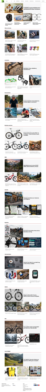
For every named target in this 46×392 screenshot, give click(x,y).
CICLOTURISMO (7, 351)
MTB (14, 1)
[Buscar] (11, 1)
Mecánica (6, 222)
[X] (35, 385)
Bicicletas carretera (8, 125)
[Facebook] (34, 385)
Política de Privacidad (25, 386)
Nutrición (6, 189)
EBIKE (6, 157)
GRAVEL (6, 286)
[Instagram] (37, 385)
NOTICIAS (43, 1)
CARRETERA (17, 1)
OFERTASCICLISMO (37, 1)
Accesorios (7, 60)
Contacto (24, 387)
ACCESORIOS (26, 1)
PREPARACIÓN (31, 1)
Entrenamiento (7, 92)
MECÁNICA (22, 1)
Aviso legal (24, 385)
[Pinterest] (38, 385)
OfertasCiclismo (8, 254)
